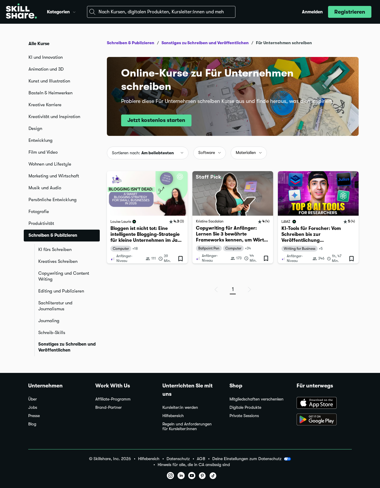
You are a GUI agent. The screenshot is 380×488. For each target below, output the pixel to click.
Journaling (48, 320)
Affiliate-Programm (113, 399)
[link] (147, 217)
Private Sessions (244, 416)
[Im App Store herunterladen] (324, 403)
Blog (32, 424)
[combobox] (161, 12)
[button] (74, 11)
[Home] (21, 11)
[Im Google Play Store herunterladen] (324, 420)
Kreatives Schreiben (57, 261)
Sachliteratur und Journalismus (55, 305)
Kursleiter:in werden (180, 407)
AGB (201, 459)
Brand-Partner (108, 407)
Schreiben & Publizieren (130, 42)
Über (32, 399)
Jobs (32, 407)
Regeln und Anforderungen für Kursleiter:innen (187, 426)
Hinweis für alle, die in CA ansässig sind (194, 464)
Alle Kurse (38, 43)
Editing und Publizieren (61, 291)
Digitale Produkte (245, 407)
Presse (34, 416)
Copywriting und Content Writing (63, 276)
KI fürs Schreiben (55, 249)
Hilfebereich (173, 416)
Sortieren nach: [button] (143, 152)
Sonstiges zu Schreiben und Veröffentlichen (67, 347)
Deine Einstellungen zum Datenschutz (246, 458)
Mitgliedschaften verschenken (256, 399)
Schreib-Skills (51, 332)
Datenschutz (178, 459)
